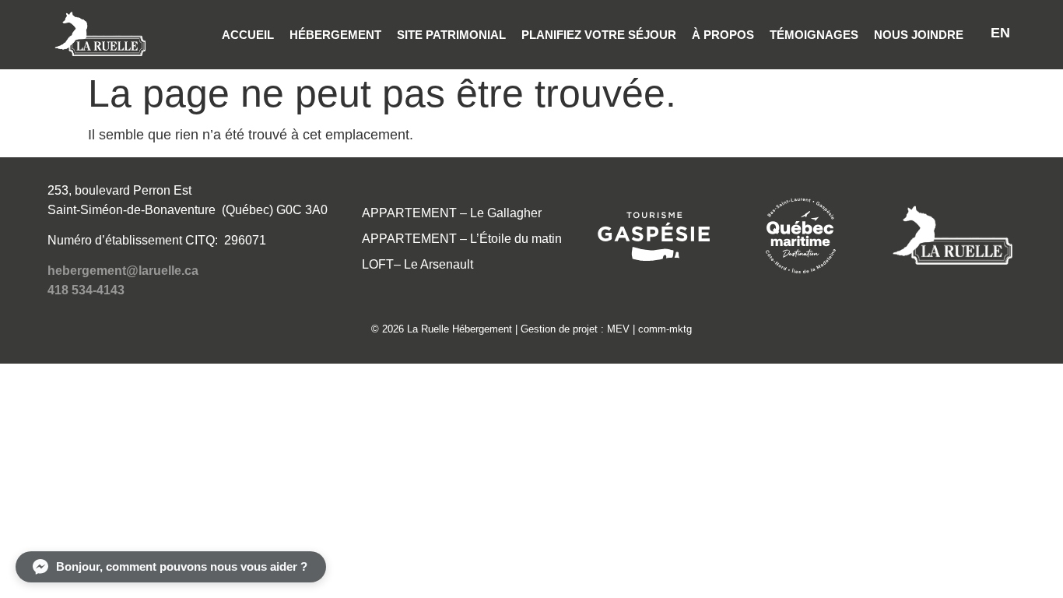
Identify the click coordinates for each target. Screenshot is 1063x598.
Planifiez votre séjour (598, 34)
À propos (723, 34)
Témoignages (814, 34)
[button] (171, 566)
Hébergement (335, 34)
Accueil (248, 34)
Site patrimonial (451, 34)
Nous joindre (918, 34)
